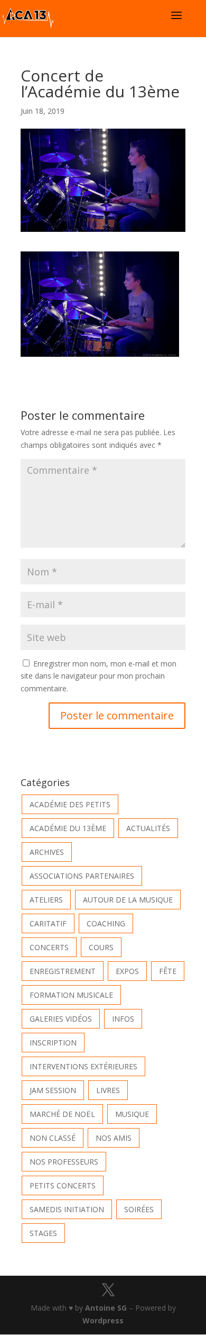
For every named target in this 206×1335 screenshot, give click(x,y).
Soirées (139, 1209)
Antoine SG (106, 1308)
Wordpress (103, 1320)
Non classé (53, 1138)
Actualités (148, 828)
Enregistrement (63, 971)
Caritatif (48, 923)
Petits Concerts (63, 1185)
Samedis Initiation (67, 1209)
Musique (132, 1114)
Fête (167, 971)
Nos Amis (114, 1138)
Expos (127, 971)
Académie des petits (70, 804)
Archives (47, 852)
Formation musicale (71, 995)
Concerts (49, 947)
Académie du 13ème (68, 828)
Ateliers (46, 900)
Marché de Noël (62, 1114)
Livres (108, 1090)
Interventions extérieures (83, 1066)
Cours (101, 947)
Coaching (106, 923)
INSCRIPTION (53, 1043)
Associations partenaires (82, 876)
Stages (43, 1233)
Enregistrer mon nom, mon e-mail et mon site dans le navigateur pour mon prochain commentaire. (98, 676)
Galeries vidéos (61, 1019)
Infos (123, 1019)
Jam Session (53, 1090)
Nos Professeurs (64, 1162)
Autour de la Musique (128, 900)
